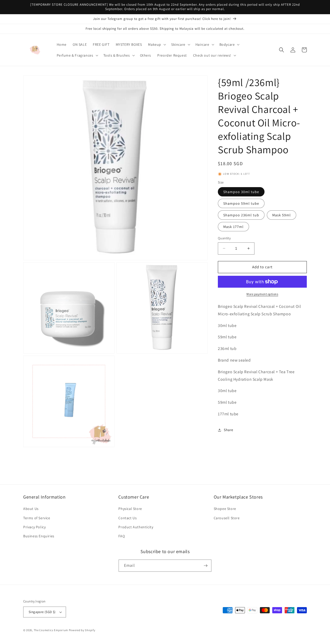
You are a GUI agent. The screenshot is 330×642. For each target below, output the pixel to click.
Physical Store (130, 508)
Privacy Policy (34, 527)
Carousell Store (227, 518)
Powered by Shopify (82, 630)
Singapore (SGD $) (42, 612)
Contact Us (127, 518)
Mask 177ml (233, 226)
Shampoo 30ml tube (241, 191)
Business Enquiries (38, 536)
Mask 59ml (281, 215)
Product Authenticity (135, 527)
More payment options (262, 294)
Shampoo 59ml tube (241, 203)
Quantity (224, 238)
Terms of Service (36, 518)
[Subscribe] (205, 566)
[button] (156, 44)
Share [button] (228, 429)
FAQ (121, 536)
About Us (31, 508)
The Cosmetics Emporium (51, 630)
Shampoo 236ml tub (241, 215)
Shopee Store (225, 508)
